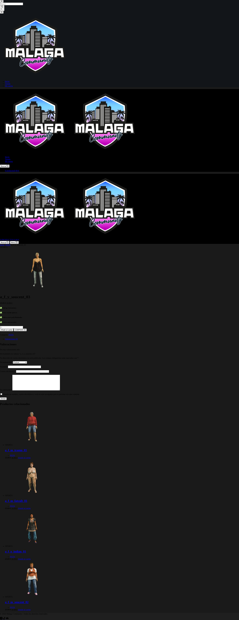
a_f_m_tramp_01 (16, 450)
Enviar (3, 399)
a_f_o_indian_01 (15, 551)
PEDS (11, 335)
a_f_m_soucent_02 (17, 602)
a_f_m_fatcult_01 (16, 500)
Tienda (7, 159)
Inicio (7, 157)
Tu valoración (6, 390)
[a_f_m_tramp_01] (31, 445)
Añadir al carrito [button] (24, 458)
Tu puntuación (6, 362)
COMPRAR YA (20, 330)
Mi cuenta (9, 161)
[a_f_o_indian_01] (31, 546)
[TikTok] (4, 619)
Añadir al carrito (6, 330)
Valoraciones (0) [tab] (11, 339)
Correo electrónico (8, 371)
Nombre (4, 367)
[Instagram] (1, 619)
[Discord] (7, 619)
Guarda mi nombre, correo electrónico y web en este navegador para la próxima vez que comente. (41, 394)
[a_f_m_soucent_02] (31, 597)
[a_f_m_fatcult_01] (31, 495)
